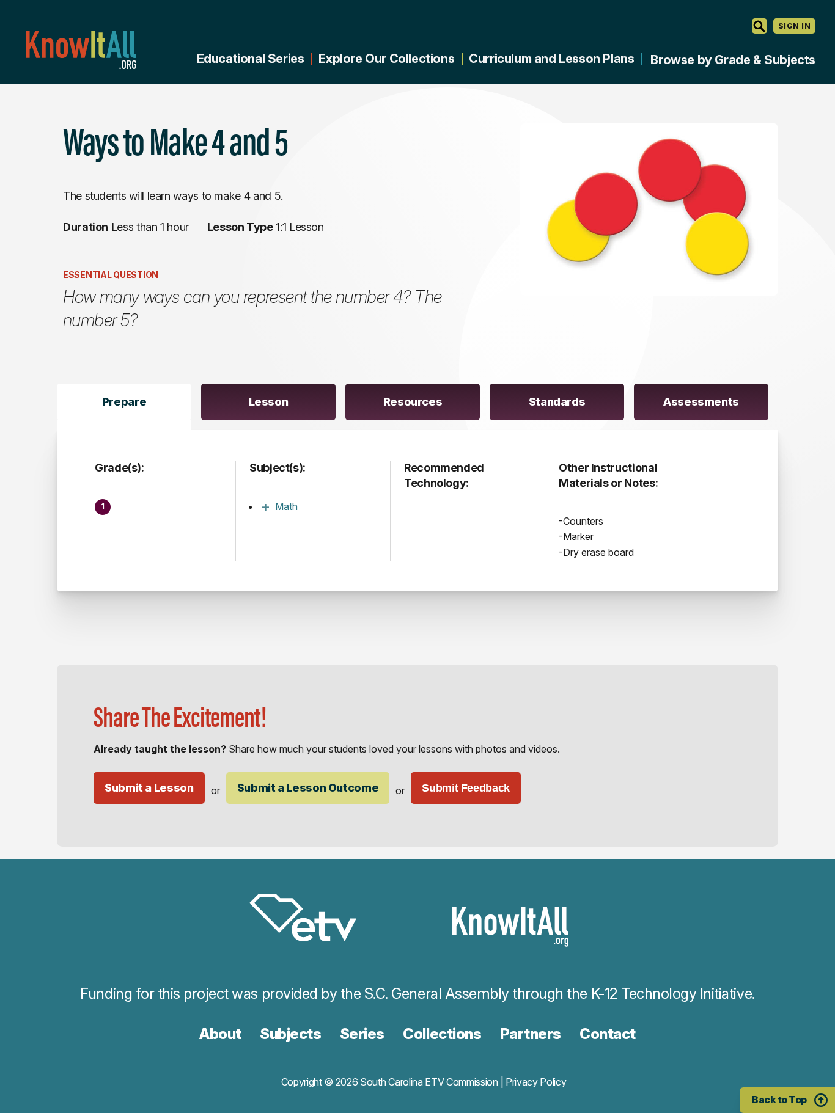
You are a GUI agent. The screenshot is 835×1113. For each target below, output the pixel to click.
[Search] (759, 26)
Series (362, 1034)
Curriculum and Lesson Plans (551, 58)
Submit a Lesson (149, 787)
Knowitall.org (81, 50)
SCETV (309, 920)
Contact (607, 1034)
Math (286, 506)
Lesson (269, 401)
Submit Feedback (466, 788)
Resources (413, 401)
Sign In (794, 26)
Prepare (124, 401)
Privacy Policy (536, 1082)
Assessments (701, 401)
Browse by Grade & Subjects (732, 60)
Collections (442, 1034)
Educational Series (250, 58)
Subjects (290, 1034)
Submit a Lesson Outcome (308, 787)
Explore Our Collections (386, 58)
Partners (530, 1034)
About (220, 1034)
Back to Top (779, 1099)
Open (265, 507)
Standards (557, 401)
